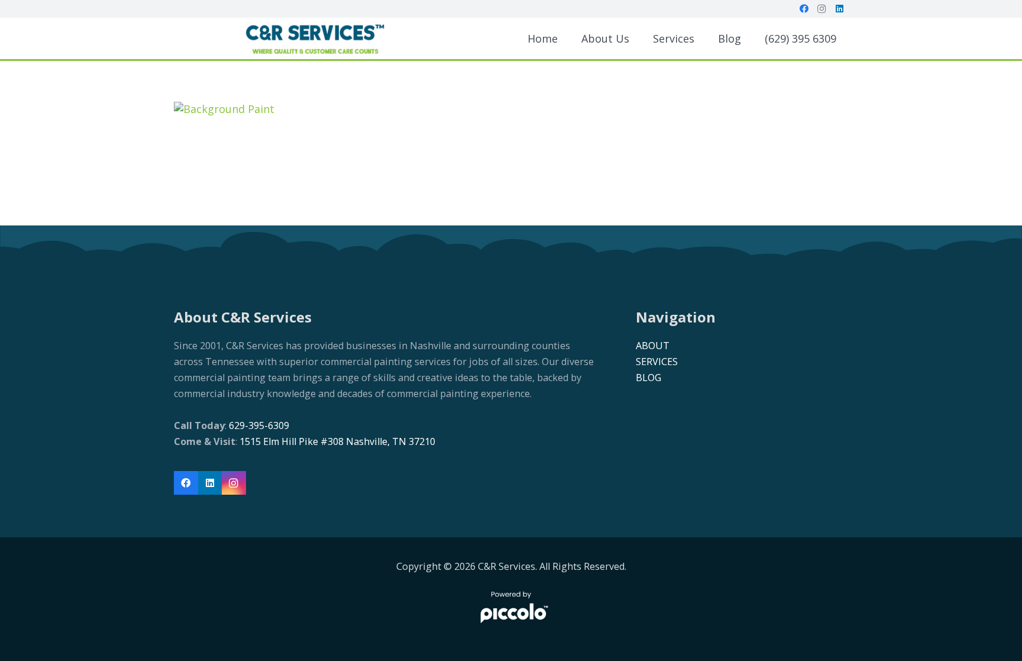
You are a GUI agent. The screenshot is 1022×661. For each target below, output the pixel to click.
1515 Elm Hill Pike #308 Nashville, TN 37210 (337, 441)
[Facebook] (804, 9)
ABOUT (653, 345)
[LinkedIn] (839, 9)
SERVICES (657, 361)
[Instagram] (821, 9)
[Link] (314, 38)
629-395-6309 (258, 425)
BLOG (648, 377)
